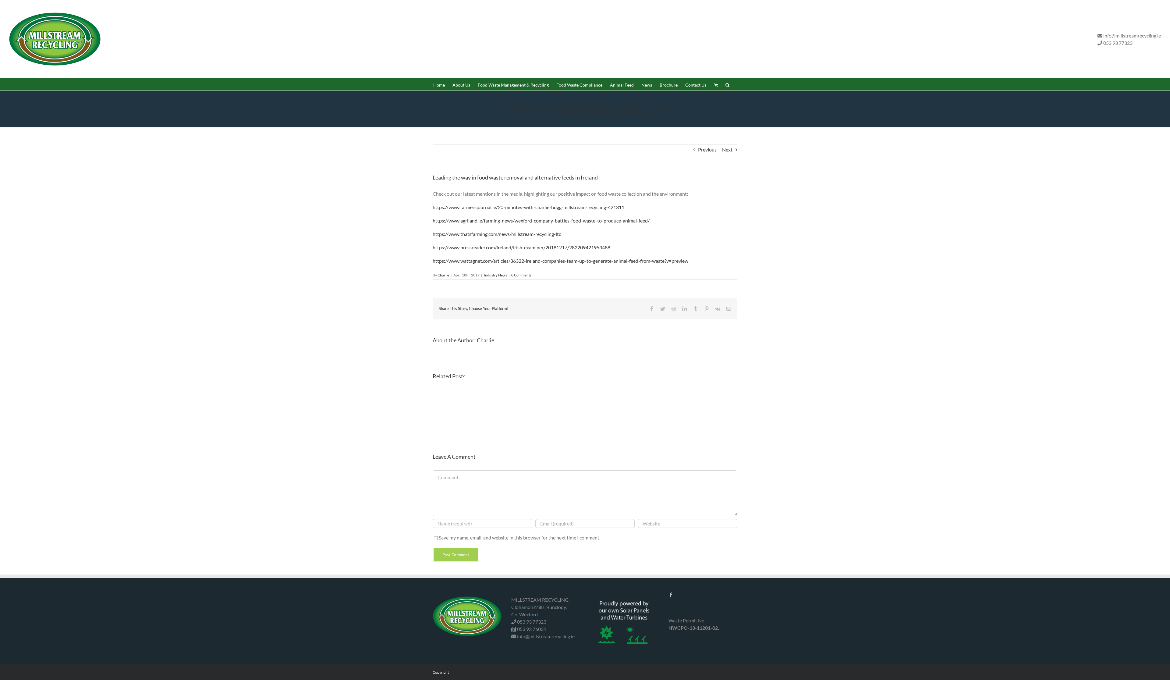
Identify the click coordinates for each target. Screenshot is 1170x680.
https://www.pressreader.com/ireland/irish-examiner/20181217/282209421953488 (521, 247)
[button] (727, 84)
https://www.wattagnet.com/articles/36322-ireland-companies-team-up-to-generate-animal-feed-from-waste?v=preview (560, 261)
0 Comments (521, 275)
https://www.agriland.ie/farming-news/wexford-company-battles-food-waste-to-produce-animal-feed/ (541, 220)
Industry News (495, 275)
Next (727, 149)
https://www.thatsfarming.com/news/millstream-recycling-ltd (497, 234)
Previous (707, 149)
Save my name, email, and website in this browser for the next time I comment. (519, 537)
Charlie (443, 275)
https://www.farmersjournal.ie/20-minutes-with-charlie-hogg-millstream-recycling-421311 (528, 207)
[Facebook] (670, 595)
